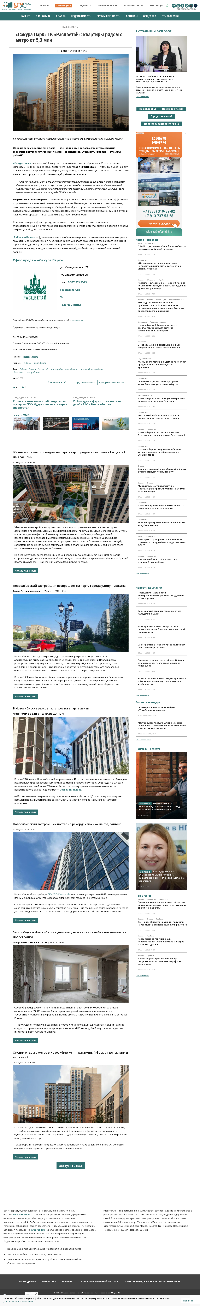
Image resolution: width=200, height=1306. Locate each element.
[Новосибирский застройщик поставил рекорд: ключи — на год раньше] (71, 861)
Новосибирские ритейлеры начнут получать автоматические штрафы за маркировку (159, 961)
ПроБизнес (164, 280)
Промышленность (177, 299)
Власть (150, 299)
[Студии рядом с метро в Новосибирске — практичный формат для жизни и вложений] (71, 1094)
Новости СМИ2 (21, 415)
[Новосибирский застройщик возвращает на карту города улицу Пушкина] (71, 623)
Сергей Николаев (70, 789)
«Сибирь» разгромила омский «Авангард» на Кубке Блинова (162, 524)
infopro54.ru (38, 1229)
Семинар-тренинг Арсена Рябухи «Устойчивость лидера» (156, 709)
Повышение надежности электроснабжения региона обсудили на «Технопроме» (161, 595)
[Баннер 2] (56, 423)
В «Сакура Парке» (24, 237)
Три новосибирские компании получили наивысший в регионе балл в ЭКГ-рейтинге (162, 923)
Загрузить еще (71, 1166)
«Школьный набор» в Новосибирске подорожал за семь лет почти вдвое (159, 417)
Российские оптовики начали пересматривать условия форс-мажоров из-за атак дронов (161, 941)
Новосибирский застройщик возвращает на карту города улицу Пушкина (69, 586)
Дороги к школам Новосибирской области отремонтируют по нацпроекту (162, 470)
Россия (32, 369)
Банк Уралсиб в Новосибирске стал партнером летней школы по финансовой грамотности (161, 629)
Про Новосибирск (172, 108)
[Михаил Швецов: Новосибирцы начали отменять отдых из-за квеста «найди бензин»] (161, 785)
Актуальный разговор (154, 31)
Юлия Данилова (30, 713)
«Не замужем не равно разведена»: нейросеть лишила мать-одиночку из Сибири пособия (159, 266)
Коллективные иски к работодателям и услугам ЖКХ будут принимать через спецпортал (40, 404)
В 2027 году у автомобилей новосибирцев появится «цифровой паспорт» (162, 247)
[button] (167, 5)
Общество (149, 243)
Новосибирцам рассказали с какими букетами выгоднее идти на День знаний (161, 433)
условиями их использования (18, 1301)
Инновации (161, 299)
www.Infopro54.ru (23, 1214)
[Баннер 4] (115, 423)
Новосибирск (39, 363)
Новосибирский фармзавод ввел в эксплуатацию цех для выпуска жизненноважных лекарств (157, 328)
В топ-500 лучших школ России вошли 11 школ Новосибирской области (161, 507)
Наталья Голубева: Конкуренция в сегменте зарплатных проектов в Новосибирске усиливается (155, 79)
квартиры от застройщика (26, 372)
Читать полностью (25, 570)
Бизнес (141, 280)
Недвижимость (69, 27)
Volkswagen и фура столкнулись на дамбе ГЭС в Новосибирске (97, 403)
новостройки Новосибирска (64, 369)
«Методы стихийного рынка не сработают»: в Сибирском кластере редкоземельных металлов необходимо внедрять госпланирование (161, 306)
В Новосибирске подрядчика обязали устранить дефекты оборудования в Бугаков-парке (159, 452)
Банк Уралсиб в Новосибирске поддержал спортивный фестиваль (161, 646)
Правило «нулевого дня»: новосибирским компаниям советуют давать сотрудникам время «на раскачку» (162, 285)
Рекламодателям (186, 9)
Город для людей (161, 116)
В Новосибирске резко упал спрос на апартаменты (51, 708)
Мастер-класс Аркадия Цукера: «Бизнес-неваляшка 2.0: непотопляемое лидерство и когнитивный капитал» (162, 725)
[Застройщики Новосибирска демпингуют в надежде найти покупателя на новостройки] (71, 974)
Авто (140, 243)
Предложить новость (85, 382)
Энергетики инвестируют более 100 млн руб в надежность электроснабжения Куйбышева (161, 663)
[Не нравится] (23, 387)
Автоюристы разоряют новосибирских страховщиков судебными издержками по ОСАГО (162, 542)
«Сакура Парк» (22, 163)
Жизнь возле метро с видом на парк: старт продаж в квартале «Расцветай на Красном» (162, 364)
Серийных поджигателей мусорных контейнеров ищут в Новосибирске (158, 383)
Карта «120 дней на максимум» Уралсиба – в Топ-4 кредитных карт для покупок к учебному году (162, 681)
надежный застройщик (91, 369)
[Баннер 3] (85, 423)
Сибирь (27, 363)
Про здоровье (147, 108)
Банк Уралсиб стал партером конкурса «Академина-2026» (159, 612)
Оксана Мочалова (31, 591)
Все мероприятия (143, 740)
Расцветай (42, 369)
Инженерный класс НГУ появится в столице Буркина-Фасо (157, 560)
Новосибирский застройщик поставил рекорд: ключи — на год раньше (67, 824)
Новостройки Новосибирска (161, 123)
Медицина (142, 322)
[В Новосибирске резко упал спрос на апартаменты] (71, 745)
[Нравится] (14, 387)
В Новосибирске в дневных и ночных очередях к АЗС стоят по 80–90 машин (159, 346)
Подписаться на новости (113, 382)
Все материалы (142, 97)
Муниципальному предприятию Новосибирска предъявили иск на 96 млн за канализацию (161, 488)
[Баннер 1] (26, 423)
